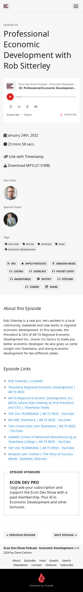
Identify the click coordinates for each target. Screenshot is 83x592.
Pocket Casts (65, 271)
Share (54, 286)
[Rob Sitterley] (11, 220)
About (16, 560)
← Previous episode (20, 535)
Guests (53, 560)
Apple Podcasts (35, 263)
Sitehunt (51, 565)
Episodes (30, 560)
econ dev (13, 244)
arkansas (46, 244)
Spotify (46, 279)
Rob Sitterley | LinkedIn (25, 381)
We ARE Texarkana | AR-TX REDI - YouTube (39, 420)
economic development (21, 249)
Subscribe (66, 565)
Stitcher (67, 279)
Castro (18, 271)
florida (29, 244)
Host (42, 560)
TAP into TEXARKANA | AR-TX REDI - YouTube (41, 413)
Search (66, 560)
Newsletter (21, 565)
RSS (13, 263)
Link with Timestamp (26, 156)
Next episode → (65, 535)
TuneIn (34, 286)
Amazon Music (66, 263)
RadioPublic (22, 279)
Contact (36, 565)
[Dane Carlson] (11, 194)
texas (61, 244)
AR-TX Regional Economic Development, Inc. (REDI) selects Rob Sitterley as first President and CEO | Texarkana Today (41, 402)
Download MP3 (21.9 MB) (28, 165)
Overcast (40, 271)
